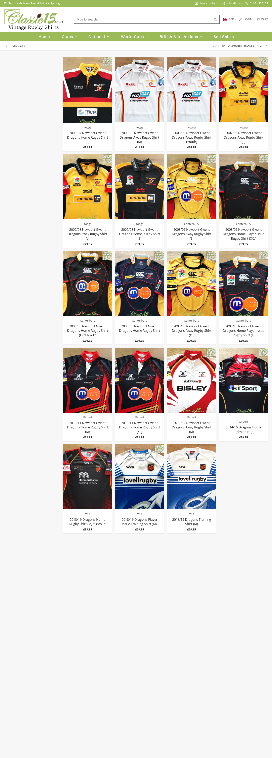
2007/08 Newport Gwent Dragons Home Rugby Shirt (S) (139, 201)
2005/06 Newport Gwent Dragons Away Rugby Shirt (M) (139, 104)
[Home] (34, 19)
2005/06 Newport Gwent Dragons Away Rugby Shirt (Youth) (191, 104)
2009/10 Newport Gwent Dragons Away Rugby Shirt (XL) (191, 297)
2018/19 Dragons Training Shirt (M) (191, 488)
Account (245, 19)
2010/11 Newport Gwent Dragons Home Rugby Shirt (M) (87, 394)
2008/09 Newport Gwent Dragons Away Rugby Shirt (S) (191, 201)
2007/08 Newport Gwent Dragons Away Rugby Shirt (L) (243, 104)
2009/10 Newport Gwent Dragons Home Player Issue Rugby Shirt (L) (243, 297)
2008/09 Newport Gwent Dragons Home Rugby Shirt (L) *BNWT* (87, 297)
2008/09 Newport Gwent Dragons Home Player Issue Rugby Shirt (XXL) (243, 201)
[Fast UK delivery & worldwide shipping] (32, 3)
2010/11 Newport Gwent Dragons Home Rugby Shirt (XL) (139, 394)
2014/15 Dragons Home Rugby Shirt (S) (243, 394)
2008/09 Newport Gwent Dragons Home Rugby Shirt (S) (139, 297)
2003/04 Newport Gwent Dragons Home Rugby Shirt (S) (87, 104)
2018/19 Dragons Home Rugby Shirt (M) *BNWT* (87, 488)
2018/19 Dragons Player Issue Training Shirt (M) (139, 488)
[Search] (215, 19)
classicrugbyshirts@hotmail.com (220, 3)
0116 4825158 (259, 3)
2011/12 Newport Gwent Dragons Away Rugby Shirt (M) (191, 394)
